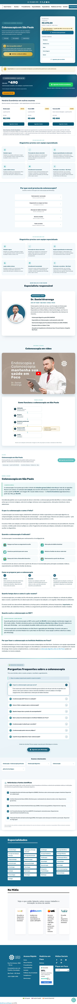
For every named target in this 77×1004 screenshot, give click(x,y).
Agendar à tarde (14, 124)
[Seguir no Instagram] (61, 960)
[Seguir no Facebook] (56, 960)
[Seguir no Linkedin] (61, 962)
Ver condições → (50, 30)
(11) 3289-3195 (34, 2)
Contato (65, 6)
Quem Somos (7, 6)
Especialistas (46, 6)
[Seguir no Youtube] (66, 960)
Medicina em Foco (56, 6)
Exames (16, 6)
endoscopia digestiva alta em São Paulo (53, 649)
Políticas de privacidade (30, 972)
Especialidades (36, 6)
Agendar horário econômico (62, 84)
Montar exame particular (58, 32)
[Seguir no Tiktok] (56, 962)
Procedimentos (26, 6)
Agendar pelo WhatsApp (67, 460)
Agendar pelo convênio (59, 59)
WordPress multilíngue (6, 1003)
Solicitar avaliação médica (18, 54)
